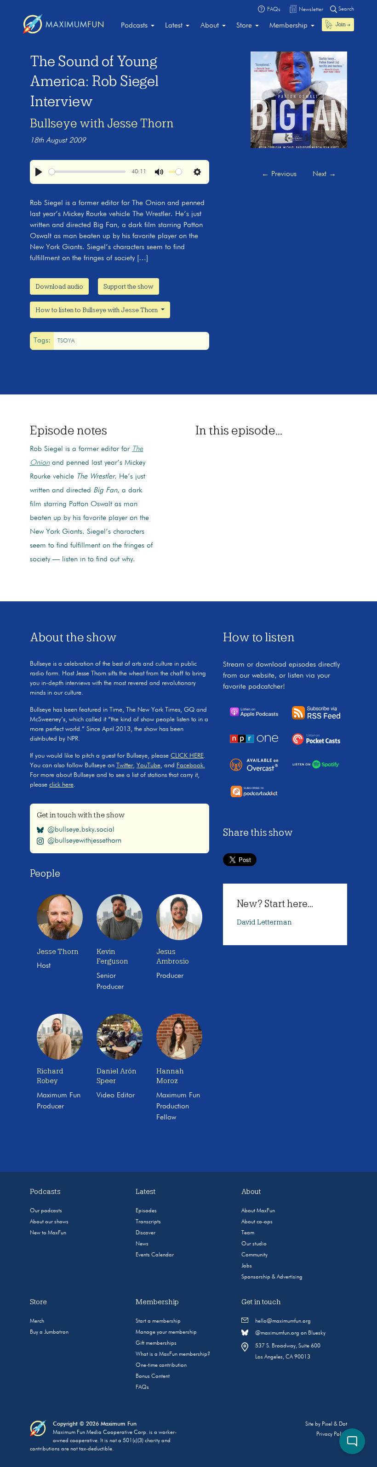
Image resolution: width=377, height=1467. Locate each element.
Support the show (128, 286)
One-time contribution (161, 1365)
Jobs (246, 1266)
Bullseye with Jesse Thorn (102, 123)
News (142, 1244)
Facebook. (191, 765)
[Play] (38, 172)
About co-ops (257, 1222)
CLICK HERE (187, 756)
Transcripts (148, 1222)
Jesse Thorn (58, 952)
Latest (174, 25)
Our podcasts (46, 1211)
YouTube (148, 765)
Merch (37, 1321)
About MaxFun (258, 1211)
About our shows (49, 1222)
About (209, 25)
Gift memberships (156, 1343)
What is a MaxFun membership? (173, 1354)
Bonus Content (153, 1376)
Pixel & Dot (334, 1424)
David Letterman (264, 922)
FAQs (142, 1387)
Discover (145, 1233)
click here (61, 785)
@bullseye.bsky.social (80, 829)
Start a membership (158, 1321)
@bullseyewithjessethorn (84, 841)
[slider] (87, 171)
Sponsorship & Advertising (272, 1277)
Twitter (124, 765)
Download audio (59, 286)
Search (345, 9)
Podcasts (134, 25)
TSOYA (65, 341)
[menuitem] (137, 26)
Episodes (146, 1211)
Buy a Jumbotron (49, 1332)
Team (247, 1233)
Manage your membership (166, 1332)
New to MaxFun (48, 1233)
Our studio (254, 1244)
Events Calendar (155, 1255)
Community (254, 1255)
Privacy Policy (331, 1434)
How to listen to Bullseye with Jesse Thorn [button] (97, 310)
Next (324, 174)
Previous (279, 174)
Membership (288, 25)
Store (244, 25)
